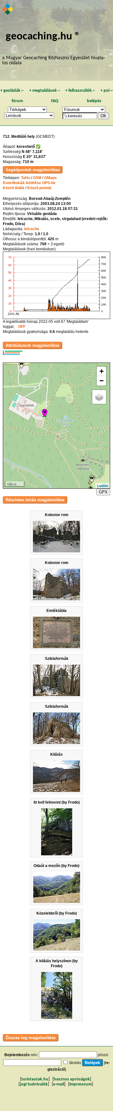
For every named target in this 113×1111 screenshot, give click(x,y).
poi (107, 91)
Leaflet (102, 485)
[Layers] (99, 397)
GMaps (50, 178)
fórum (17, 101)
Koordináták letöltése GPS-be (29, 183)
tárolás (75, 1063)
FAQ (54, 101)
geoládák (11, 91)
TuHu (25, 178)
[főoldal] (8, 10)
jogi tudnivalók (34, 1084)
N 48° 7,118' (32, 151)
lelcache (31, 229)
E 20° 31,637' (34, 156)
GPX (103, 492)
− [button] (102, 381)
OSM (37, 178)
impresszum (80, 1084)
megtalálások (44, 91)
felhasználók (80, 91)
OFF (21, 326)
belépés (94, 101)
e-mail (58, 1084)
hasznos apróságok (72, 1079)
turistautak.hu (34, 1079)
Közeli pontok (39, 188)
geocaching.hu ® (43, 36)
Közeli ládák (13, 188)
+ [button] (102, 371)
